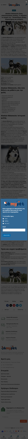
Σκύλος (6, 221)
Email (4, 226)
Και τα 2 (7, 223)
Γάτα (6, 218)
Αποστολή (7, 235)
